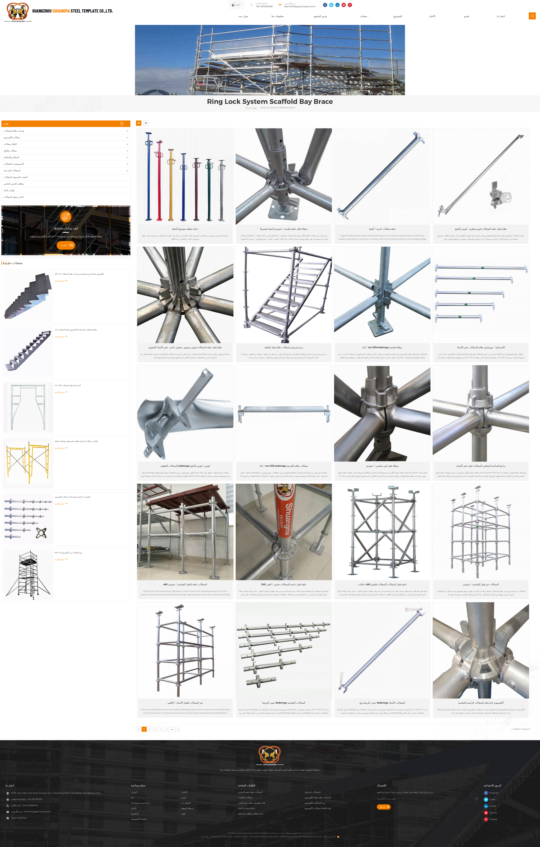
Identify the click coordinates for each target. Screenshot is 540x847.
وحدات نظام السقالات (14, 131)
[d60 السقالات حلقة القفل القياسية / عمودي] (185, 532)
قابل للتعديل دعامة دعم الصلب (251, 803)
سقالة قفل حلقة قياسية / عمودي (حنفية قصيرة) (283, 229)
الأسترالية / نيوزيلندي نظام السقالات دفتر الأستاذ (481, 347)
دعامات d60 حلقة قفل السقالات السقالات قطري (382, 584)
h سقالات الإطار (245, 798)
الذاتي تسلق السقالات (14, 197)
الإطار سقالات (10, 144)
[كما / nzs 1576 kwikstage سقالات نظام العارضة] (284, 413)
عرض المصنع (320, 16)
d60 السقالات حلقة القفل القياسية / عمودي (185, 584)
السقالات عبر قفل (313, 792)
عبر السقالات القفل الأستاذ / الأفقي (185, 703)
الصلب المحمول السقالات (15, 177)
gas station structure (221, 837)
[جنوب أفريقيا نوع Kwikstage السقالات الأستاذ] (382, 650)
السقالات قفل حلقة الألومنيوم (318, 798)
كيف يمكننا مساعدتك (66, 228)
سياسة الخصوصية (139, 819)
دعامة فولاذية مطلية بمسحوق (251, 814)
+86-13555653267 (264, 6)
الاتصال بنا (186, 803)
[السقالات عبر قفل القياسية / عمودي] (481, 532)
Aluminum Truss (240, 837)
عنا (132, 798)
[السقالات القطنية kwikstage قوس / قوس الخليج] (185, 413)
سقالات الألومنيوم (12, 138)
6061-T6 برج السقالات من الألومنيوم (68, 553)
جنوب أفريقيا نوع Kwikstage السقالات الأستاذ (382, 703)
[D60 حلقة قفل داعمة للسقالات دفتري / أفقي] (284, 532)
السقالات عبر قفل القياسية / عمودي (481, 584)
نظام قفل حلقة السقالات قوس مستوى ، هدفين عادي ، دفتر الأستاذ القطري (185, 347)
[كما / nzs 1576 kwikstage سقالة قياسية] (382, 295)
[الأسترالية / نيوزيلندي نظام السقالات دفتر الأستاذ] (481, 295)
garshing (22, 818)
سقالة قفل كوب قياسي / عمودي (382, 466)
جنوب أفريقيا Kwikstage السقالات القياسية (283, 703)
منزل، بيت (243, 16)
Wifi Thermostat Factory (310, 837)
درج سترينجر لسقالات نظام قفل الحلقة (284, 347)
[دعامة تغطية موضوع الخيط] (185, 176)
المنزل (134, 792)
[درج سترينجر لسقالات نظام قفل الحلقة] (284, 295)
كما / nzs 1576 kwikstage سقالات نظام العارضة (284, 466)
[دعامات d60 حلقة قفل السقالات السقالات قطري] (382, 532)
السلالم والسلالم (11, 157)
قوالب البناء (9, 190)
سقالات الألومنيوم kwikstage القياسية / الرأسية (72, 497)
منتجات (363, 16)
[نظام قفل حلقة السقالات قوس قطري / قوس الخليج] (481, 176)
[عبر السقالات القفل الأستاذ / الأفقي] (185, 650)
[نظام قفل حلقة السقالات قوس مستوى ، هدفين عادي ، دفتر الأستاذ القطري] (185, 295)
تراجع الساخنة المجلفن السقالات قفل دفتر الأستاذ (480, 466)
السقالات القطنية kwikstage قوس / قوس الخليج (185, 466)
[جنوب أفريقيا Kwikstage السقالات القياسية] (284, 650)
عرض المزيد (184, 244)
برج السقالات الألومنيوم (315, 803)
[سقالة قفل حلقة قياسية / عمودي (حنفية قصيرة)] (284, 176)
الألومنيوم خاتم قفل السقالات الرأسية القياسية (481, 703)
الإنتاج (133, 808)
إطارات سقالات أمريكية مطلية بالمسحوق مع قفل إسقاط (76, 441)
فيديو (466, 16)
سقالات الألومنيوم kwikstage (318, 808)
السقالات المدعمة (12, 171)
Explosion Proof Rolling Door (263, 837)
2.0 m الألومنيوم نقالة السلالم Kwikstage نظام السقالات (76, 330)
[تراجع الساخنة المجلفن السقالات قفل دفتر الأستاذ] (481, 413)
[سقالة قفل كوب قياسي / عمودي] (382, 413)
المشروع (397, 16)
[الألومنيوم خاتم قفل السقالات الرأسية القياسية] (481, 650)
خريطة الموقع (188, 808)
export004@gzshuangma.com (299, 6)
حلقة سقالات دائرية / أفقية (382, 229)
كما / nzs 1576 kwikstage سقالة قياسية (382, 347)
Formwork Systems (288, 837)
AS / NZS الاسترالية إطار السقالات (68, 385)
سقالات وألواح (10, 151)
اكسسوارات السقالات (14, 164)
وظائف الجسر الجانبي (14, 184)
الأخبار (432, 16)
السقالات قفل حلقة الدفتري (250, 792)
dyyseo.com (307, 833)
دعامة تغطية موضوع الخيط (185, 229)
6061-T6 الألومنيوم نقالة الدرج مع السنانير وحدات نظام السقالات (79, 274)
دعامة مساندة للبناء (246, 808)
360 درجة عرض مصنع (140, 803)
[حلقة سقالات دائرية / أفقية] (382, 176)
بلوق (184, 814)
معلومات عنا (278, 16)
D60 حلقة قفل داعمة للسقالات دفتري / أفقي (283, 584)
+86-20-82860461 (30, 805)
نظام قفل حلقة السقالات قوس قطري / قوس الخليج (481, 229)
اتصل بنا (501, 16)
